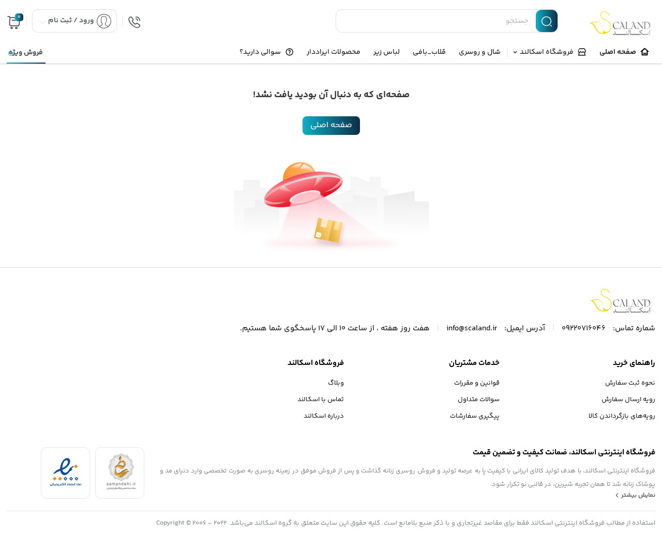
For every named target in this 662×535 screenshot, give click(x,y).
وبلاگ (336, 383)
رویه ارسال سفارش (628, 399)
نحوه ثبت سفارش (630, 383)
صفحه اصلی (331, 125)
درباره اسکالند (324, 416)
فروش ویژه (26, 52)
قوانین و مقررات (477, 383)
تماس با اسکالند (320, 399)
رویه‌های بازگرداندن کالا (622, 416)
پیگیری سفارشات (475, 416)
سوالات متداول (479, 399)
